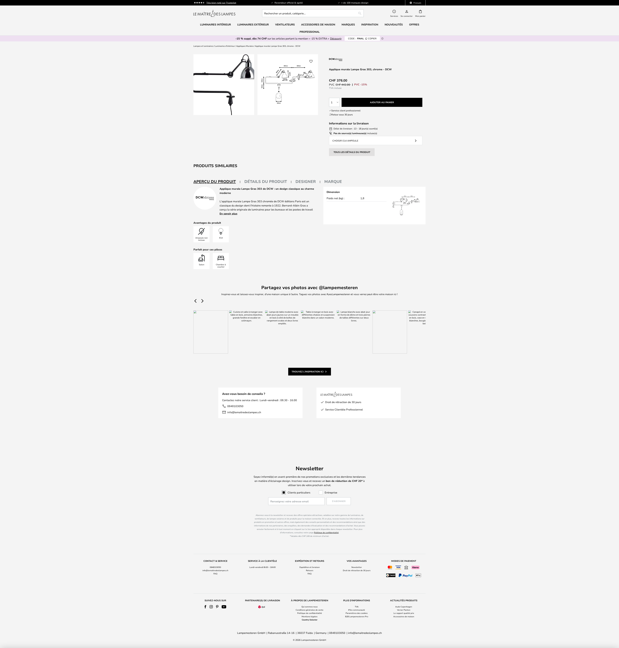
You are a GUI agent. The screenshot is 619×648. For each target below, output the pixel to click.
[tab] (217, 182)
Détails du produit (265, 181)
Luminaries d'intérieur (225, 46)
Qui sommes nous (309, 606)
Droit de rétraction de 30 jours (356, 570)
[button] (311, 61)
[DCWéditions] (345, 59)
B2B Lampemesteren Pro (356, 616)
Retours (309, 570)
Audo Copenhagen (403, 606)
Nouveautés (394, 24)
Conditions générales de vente (309, 610)
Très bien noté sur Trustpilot (221, 2)
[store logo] (214, 13)
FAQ (215, 573)
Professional (310, 32)
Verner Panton (403, 610)
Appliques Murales (245, 46)
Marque (333, 181)
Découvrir (336, 38)
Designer (305, 181)
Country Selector (309, 619)
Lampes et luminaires (203, 46)
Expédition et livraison (310, 567)
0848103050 (235, 406)
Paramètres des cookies (357, 613)
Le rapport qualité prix (403, 613)
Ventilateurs (285, 24)
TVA (357, 606)
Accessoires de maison (403, 616)
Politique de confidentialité (326, 532)
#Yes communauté (356, 610)
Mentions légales (309, 616)
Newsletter (356, 567)
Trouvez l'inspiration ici (308, 371)
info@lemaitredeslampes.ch (244, 412)
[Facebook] (205, 606)
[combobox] (313, 13)
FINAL (362, 38)
